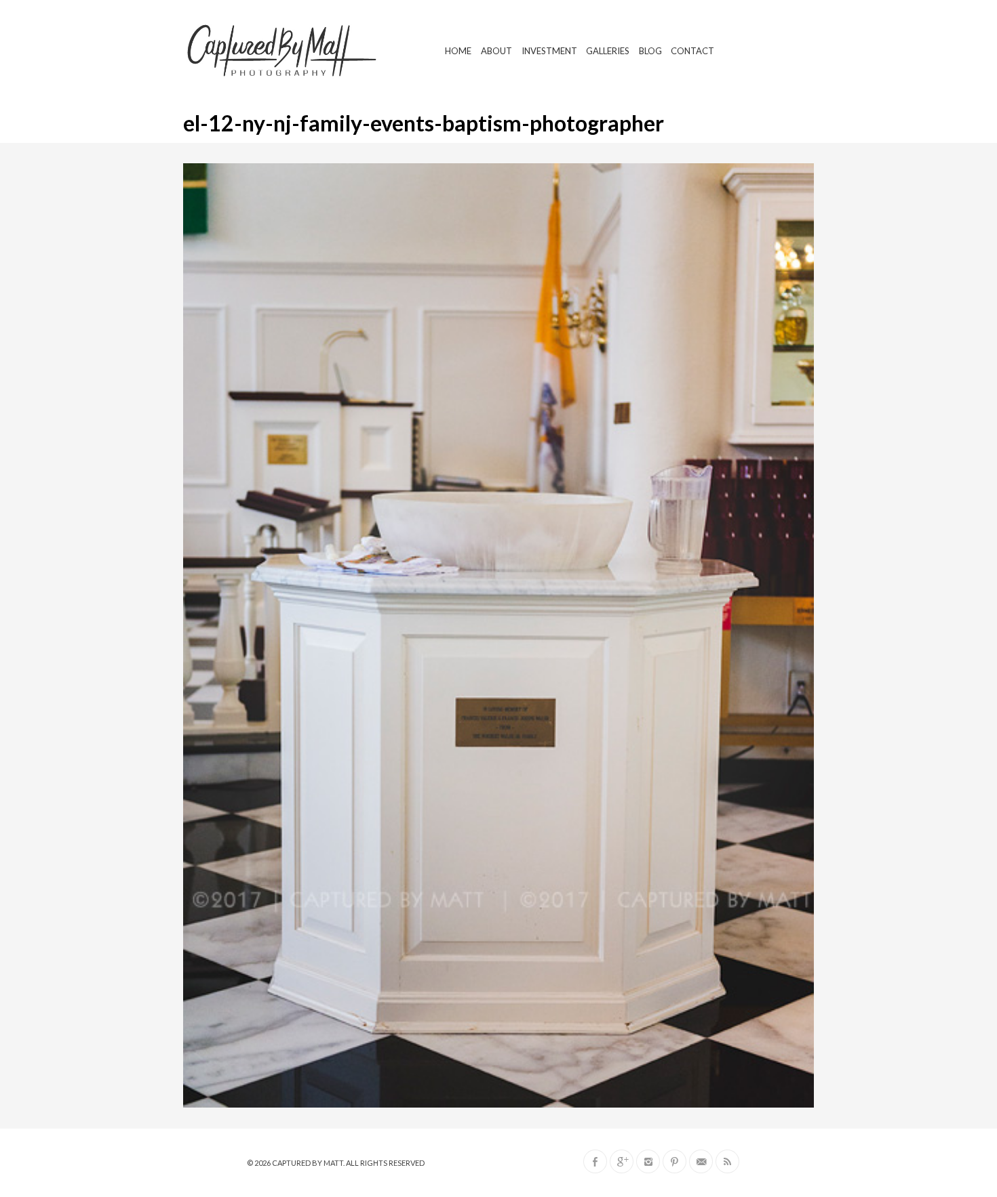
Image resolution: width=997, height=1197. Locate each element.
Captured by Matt (307, 1162)
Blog (650, 50)
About (496, 50)
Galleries (607, 50)
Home (458, 50)
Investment (549, 50)
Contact (692, 50)
